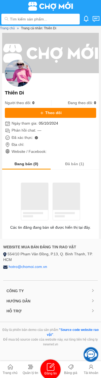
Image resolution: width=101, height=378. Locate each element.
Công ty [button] (15, 291)
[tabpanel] (50, 206)
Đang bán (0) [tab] (26, 164)
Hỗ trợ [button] (14, 311)
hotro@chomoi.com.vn (28, 266)
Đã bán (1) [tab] (74, 164)
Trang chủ (7, 28)
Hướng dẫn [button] (18, 301)
